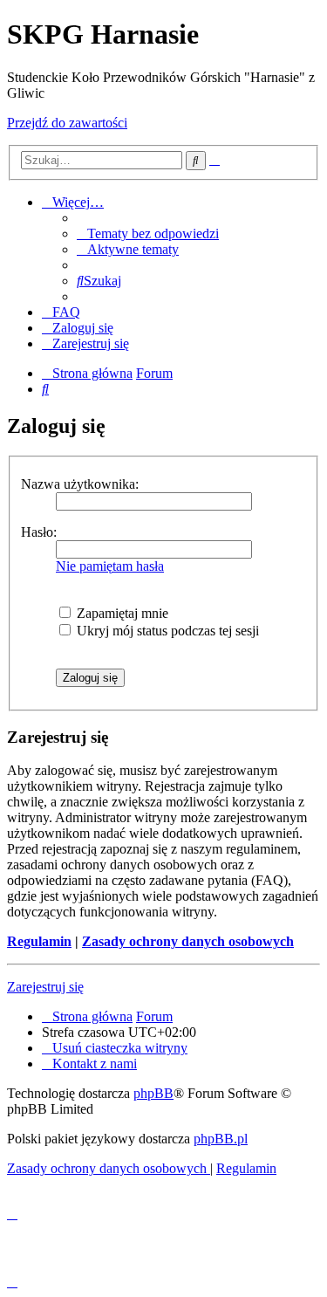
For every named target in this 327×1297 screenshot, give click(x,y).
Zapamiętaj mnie (120, 613)
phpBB (153, 1093)
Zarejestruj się (45, 986)
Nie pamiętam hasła (110, 566)
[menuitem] (148, 233)
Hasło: (39, 532)
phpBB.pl (221, 1138)
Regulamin (39, 941)
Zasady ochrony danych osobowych (188, 941)
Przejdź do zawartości (67, 122)
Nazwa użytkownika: (80, 484)
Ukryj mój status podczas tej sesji (166, 630)
